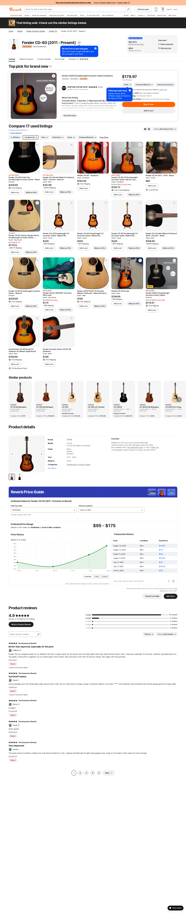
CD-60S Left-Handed (96, 407)
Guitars (27, 15)
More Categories (108, 15)
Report (13, 664)
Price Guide (60, 59)
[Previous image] (14, 96)
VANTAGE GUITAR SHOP (77, 87)
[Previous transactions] (169, 581)
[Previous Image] (12, 454)
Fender (69, 439)
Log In (175, 9)
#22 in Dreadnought (39, 46)
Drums (82, 15)
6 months (87, 576)
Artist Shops (151, 15)
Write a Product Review (21, 624)
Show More (52, 468)
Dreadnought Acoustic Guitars (78, 464)
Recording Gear (72, 15)
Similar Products (26, 59)
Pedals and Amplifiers (39, 15)
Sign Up (169, 9)
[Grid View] (145, 129)
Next (107, 773)
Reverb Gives (161, 15)
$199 (161, 570)
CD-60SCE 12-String (173, 407)
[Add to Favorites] (79, 43)
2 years (105, 576)
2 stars (88, 624)
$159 (161, 550)
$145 (161, 562)
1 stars (88, 628)
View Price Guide (152, 596)
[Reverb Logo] (15, 9)
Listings (12, 59)
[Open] (74, 510)
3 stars (88, 621)
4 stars (88, 618)
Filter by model (16, 506)
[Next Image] (41, 454)
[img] (92, 87)
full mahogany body (135, 447)
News (132, 15)
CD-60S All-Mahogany (44, 407)
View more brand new (165, 85)
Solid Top (155, 447)
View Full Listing (70, 115)
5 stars (88, 615)
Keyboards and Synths (56, 15)
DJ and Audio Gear (93, 15)
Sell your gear (143, 9)
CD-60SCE (118, 407)
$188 (161, 554)
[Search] (128, 9)
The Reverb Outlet (16, 15)
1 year (97, 576)
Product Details (44, 59)
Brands (126, 15)
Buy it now (149, 104)
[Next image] (53, 96)
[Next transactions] (173, 581)
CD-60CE (118, 450)
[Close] (130, 90)
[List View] (149, 129)
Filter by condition (85, 506)
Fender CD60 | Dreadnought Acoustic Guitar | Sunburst (87, 76)
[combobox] (41, 510)
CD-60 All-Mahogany (18, 407)
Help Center (172, 15)
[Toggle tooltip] (50, 66)
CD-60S (65, 407)
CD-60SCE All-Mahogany (149, 407)
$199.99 (162, 566)
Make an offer (31, 192)
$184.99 (162, 546)
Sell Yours (170, 596)
